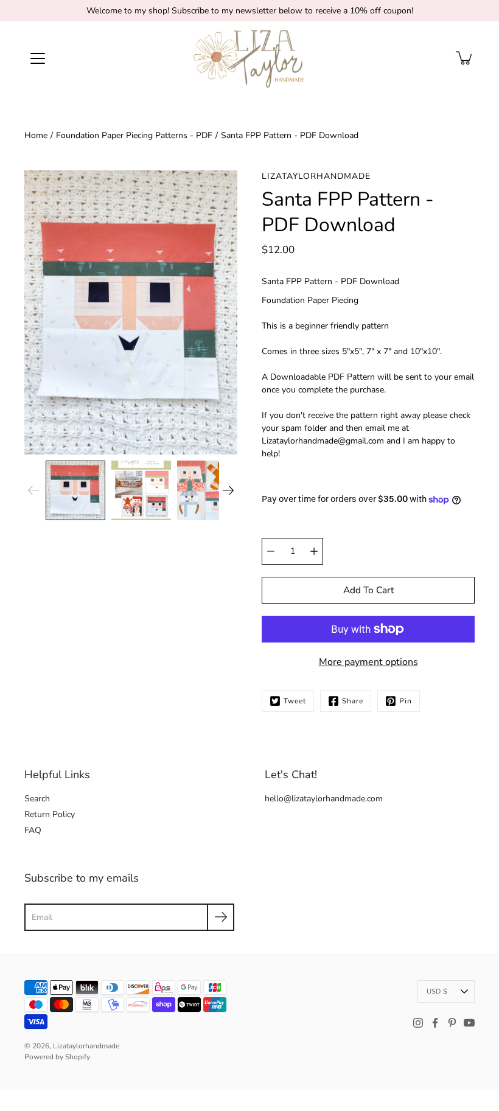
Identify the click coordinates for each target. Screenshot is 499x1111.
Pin (405, 701)
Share (352, 701)
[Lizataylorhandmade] (249, 57)
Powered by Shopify (57, 1057)
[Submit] (220, 917)
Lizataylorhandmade (86, 1046)
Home (35, 135)
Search (37, 798)
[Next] (228, 490)
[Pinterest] (452, 1023)
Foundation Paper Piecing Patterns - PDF (134, 135)
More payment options (368, 662)
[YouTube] (469, 1023)
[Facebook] (435, 1023)
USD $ (437, 991)
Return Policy (49, 814)
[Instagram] (418, 1023)
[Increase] (314, 551)
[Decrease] (271, 551)
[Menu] (37, 58)
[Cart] (465, 58)
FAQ (32, 830)
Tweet (295, 701)
